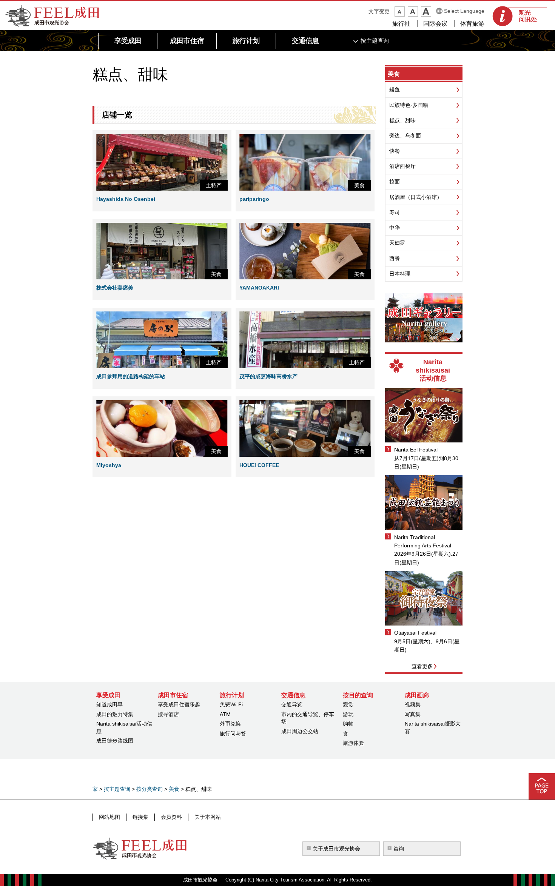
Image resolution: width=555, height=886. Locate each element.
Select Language (464, 11)
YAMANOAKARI (259, 288)
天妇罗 (397, 243)
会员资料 (171, 817)
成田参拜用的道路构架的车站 (130, 376)
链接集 (140, 817)
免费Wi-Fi (231, 704)
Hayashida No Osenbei (125, 199)
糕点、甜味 (402, 120)
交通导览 (291, 704)
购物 (348, 724)
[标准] (413, 11)
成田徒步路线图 (114, 741)
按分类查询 (149, 789)
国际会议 (435, 23)
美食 (394, 74)
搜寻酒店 (168, 714)
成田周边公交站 (299, 731)
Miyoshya (108, 465)
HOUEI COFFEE (259, 465)
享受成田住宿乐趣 (179, 704)
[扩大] (426, 11)
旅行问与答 (233, 733)
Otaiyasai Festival (415, 633)
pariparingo (254, 199)
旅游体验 (353, 743)
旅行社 (401, 23)
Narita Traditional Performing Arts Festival (422, 541)
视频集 (413, 704)
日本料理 (399, 274)
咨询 (398, 849)
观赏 (348, 704)
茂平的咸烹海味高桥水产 (268, 376)
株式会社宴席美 (114, 288)
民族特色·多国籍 (408, 105)
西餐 (394, 258)
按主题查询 (117, 789)
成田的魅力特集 (114, 714)
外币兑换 (230, 724)
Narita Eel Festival (416, 450)
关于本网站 (207, 817)
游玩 (348, 714)
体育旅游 (472, 23)
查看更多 (422, 666)
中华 (394, 228)
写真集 (413, 714)
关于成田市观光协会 (336, 849)
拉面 (394, 182)
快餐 (394, 151)
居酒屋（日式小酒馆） (415, 197)
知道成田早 (109, 704)
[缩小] (399, 11)
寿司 (394, 212)
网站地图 (109, 817)
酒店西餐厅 (402, 166)
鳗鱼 (394, 89)
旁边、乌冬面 (405, 136)
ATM (225, 714)
